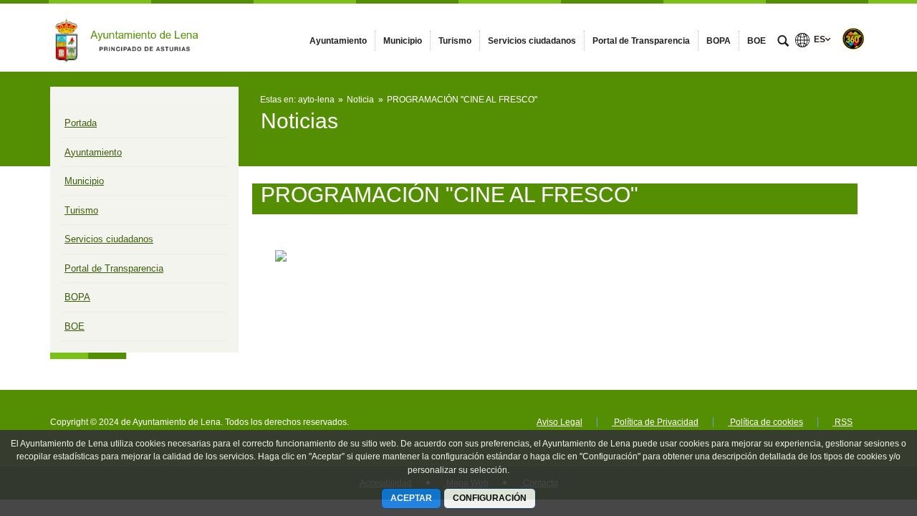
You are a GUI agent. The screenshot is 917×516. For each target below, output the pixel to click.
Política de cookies (765, 422)
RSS (842, 422)
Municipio (84, 181)
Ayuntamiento (93, 152)
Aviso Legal (559, 422)
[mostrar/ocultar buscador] (783, 42)
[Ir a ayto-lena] (129, 37)
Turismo (81, 210)
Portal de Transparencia (113, 268)
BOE (74, 326)
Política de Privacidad (655, 422)
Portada (80, 123)
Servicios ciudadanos (108, 239)
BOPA (77, 297)
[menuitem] (338, 41)
